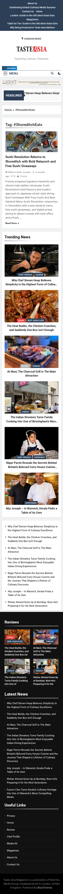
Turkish (36, 366)
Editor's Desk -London (19, 172)
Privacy (11, 815)
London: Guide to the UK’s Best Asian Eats (32, 15)
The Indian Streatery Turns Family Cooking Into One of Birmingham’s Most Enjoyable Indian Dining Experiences (31, 421)
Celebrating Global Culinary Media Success (32, 7)
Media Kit (12, 843)
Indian (25, 411)
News (11, 148)
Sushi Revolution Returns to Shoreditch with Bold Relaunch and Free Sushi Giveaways (30, 161)
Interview (39, 457)
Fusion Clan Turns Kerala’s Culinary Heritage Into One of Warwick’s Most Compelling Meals (31, 793)
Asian (21, 320)
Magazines (32, 19)
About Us (32, 3)
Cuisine (39, 274)
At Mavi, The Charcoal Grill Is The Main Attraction (45, 651)
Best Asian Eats (36, 320)
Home (39, 11)
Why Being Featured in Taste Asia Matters (32, 27)
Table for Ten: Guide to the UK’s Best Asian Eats (32, 23)
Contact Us (28, 11)
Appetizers (30, 503)
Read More (11, 223)
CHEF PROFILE (25, 274)
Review (25, 366)
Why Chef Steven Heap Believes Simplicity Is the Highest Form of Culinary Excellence (31, 284)
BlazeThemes (44, 887)
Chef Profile (13, 836)
